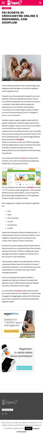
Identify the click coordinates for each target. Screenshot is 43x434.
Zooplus (23, 158)
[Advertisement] (21, 47)
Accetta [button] (28, 428)
